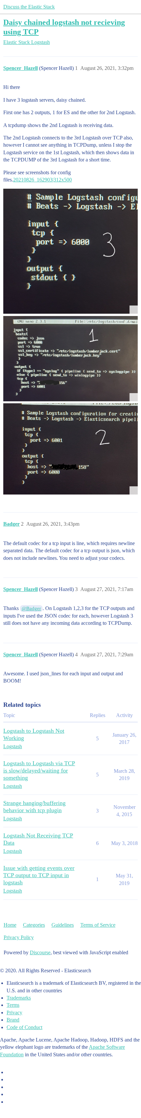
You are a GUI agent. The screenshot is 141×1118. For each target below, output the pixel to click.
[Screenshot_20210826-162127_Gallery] (70, 358)
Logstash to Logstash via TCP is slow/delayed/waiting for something (39, 770)
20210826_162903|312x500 (42, 179)
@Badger (31, 608)
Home (10, 925)
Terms (13, 1005)
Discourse (40, 952)
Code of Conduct (24, 1027)
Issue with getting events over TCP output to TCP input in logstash (38, 875)
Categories (34, 925)
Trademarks (19, 998)
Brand (13, 1020)
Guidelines (62, 925)
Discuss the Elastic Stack (29, 7)
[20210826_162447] (70, 251)
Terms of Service (97, 925)
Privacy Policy (19, 937)
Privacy (14, 1012)
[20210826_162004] (70, 449)
